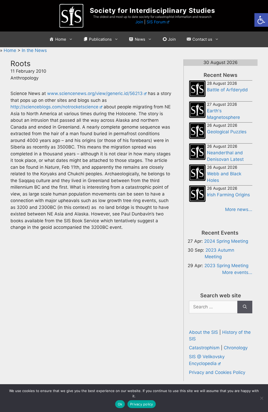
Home (11, 50)
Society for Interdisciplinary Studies (152, 10)
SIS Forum (156, 21)
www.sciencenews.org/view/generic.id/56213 (95, 93)
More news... (238, 209)
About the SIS (203, 332)
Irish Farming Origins (228, 194)
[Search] (244, 307)
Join (139, 21)
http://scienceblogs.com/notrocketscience (54, 106)
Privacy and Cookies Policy (217, 372)
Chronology (236, 347)
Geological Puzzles (227, 131)
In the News (34, 50)
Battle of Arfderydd (227, 89)
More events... (237, 272)
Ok (120, 404)
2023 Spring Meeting (226, 265)
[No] (261, 398)
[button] (261, 20)
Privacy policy (141, 404)
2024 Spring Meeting (226, 241)
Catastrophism (204, 347)
